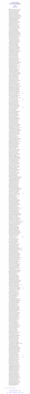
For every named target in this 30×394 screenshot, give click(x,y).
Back (7, 392)
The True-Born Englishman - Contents (13, 390)
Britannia (20, 390)
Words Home (10, 392)
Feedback (22, 392)
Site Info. (19, 392)
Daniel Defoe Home (15, 392)
